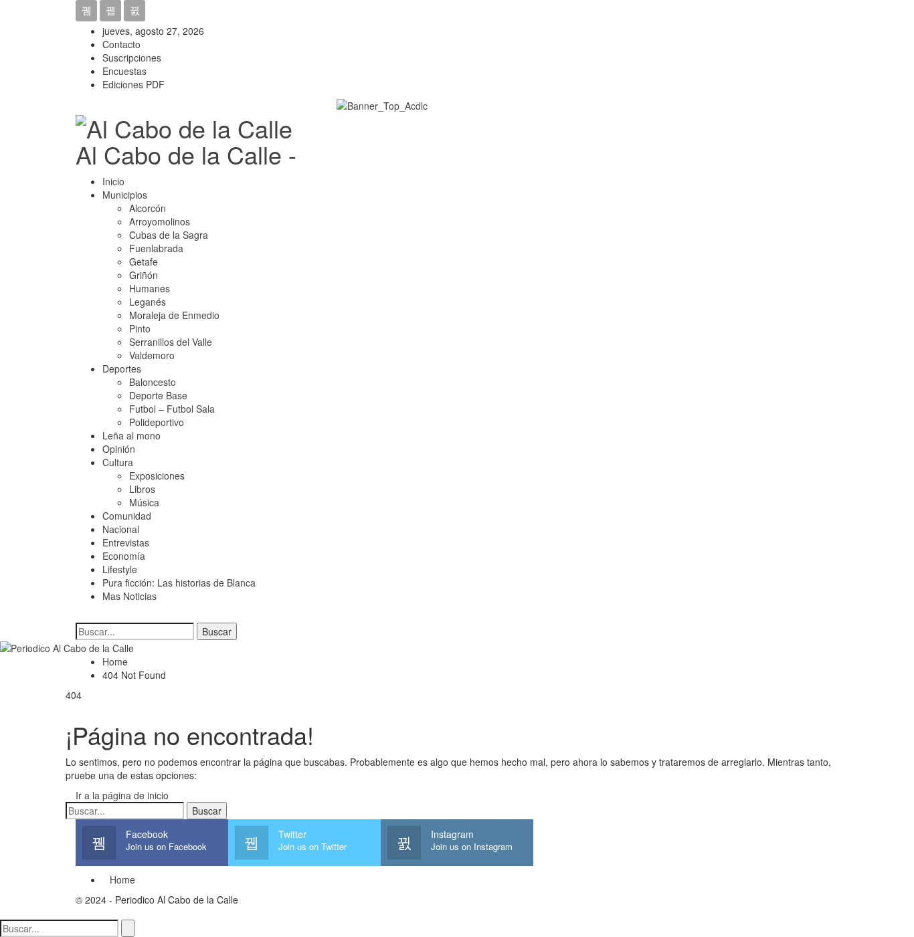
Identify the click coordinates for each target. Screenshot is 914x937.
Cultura (117, 462)
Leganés (147, 301)
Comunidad (126, 515)
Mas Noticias (129, 596)
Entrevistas (125, 542)
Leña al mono (131, 435)
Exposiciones (157, 475)
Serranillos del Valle (170, 341)
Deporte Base (158, 395)
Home (122, 879)
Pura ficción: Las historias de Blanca (179, 582)
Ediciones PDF (133, 84)
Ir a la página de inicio (121, 795)
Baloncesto (152, 382)
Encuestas (124, 71)
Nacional (120, 529)
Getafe (143, 261)
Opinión (118, 448)
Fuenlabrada (156, 248)
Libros (142, 489)
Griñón (143, 275)
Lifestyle (119, 569)
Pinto (140, 328)
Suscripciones (131, 57)
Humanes (149, 288)
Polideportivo (156, 422)
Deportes (121, 368)
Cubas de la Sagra (168, 234)
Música (144, 502)
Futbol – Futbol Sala (172, 408)
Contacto (121, 44)
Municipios (124, 194)
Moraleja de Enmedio (174, 315)
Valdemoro (152, 355)
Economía (123, 555)
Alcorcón (147, 208)
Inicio (113, 181)
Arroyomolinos (159, 221)
